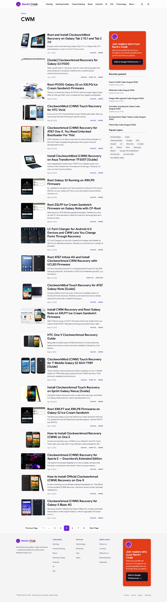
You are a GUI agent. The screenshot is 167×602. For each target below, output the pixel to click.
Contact (102, 548)
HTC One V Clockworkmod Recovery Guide (72, 336)
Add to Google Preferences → (127, 62)
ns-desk (140, 144)
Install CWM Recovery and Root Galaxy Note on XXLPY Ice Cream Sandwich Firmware (73, 313)
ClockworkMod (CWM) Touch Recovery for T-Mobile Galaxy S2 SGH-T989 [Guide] (74, 362)
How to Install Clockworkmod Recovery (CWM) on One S (74, 435)
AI (106, 4)
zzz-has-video (128, 154)
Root (128, 147)
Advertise (103, 562)
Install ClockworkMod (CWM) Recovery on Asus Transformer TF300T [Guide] (74, 157)
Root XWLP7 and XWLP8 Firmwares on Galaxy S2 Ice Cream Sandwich (73, 411)
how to (92, 77)
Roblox (119, 147)
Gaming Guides (62, 4)
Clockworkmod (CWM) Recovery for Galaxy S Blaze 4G (72, 503)
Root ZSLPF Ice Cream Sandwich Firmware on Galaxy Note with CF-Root (74, 206)
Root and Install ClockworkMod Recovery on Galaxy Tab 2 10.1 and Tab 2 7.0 (74, 38)
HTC (137, 140)
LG (121, 144)
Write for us (104, 553)
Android (98, 4)
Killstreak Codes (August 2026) (121, 90)
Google (129, 140)
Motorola (130, 144)
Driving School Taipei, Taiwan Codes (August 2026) (127, 118)
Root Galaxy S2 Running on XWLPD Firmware (71, 182)
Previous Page (31, 528)
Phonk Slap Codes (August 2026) (122, 125)
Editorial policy (105, 558)
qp (111, 147)
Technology (121, 4)
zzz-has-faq (115, 154)
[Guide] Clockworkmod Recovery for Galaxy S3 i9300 (72, 62)
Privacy (126, 595)
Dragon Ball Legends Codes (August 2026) (126, 98)
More (131, 4)
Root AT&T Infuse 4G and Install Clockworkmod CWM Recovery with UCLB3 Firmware (72, 260)
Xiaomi (113, 151)
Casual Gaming (78, 4)
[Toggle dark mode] (148, 4)
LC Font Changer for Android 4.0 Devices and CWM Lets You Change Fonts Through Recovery (71, 232)
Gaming (49, 4)
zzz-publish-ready (117, 158)
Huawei (113, 144)
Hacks (93, 53)
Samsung (137, 147)
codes (127, 137)
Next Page (94, 528)
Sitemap (148, 595)
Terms (133, 595)
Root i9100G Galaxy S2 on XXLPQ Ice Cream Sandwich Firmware (72, 86)
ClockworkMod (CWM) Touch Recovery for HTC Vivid (74, 108)
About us (103, 544)
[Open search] (142, 4)
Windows (80, 548)
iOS (111, 4)
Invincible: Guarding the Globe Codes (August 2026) (124, 107)
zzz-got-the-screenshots (129, 151)
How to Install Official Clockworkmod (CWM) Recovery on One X (72, 478)
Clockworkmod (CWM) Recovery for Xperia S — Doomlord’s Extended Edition (74, 456)
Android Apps (116, 137)
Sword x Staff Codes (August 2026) (123, 82)
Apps (78, 558)
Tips (77, 553)
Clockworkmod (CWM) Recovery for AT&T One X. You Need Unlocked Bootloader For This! (72, 131)
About (140, 595)
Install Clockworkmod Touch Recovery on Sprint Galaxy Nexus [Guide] (73, 389)
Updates (99, 278)
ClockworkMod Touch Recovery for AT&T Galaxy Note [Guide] (75, 287)
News (90, 4)
